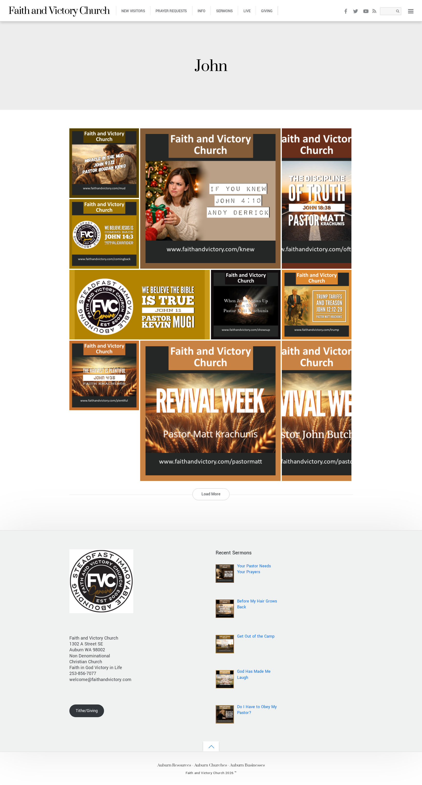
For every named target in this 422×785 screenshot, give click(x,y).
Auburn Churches (210, 765)
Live (246, 11)
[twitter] (356, 11)
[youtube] (365, 11)
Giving (266, 11)
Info (201, 11)
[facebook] (346, 11)
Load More (211, 494)
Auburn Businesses (247, 765)
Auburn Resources (174, 765)
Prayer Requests (171, 11)
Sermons (224, 11)
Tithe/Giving (87, 711)
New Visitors (133, 11)
